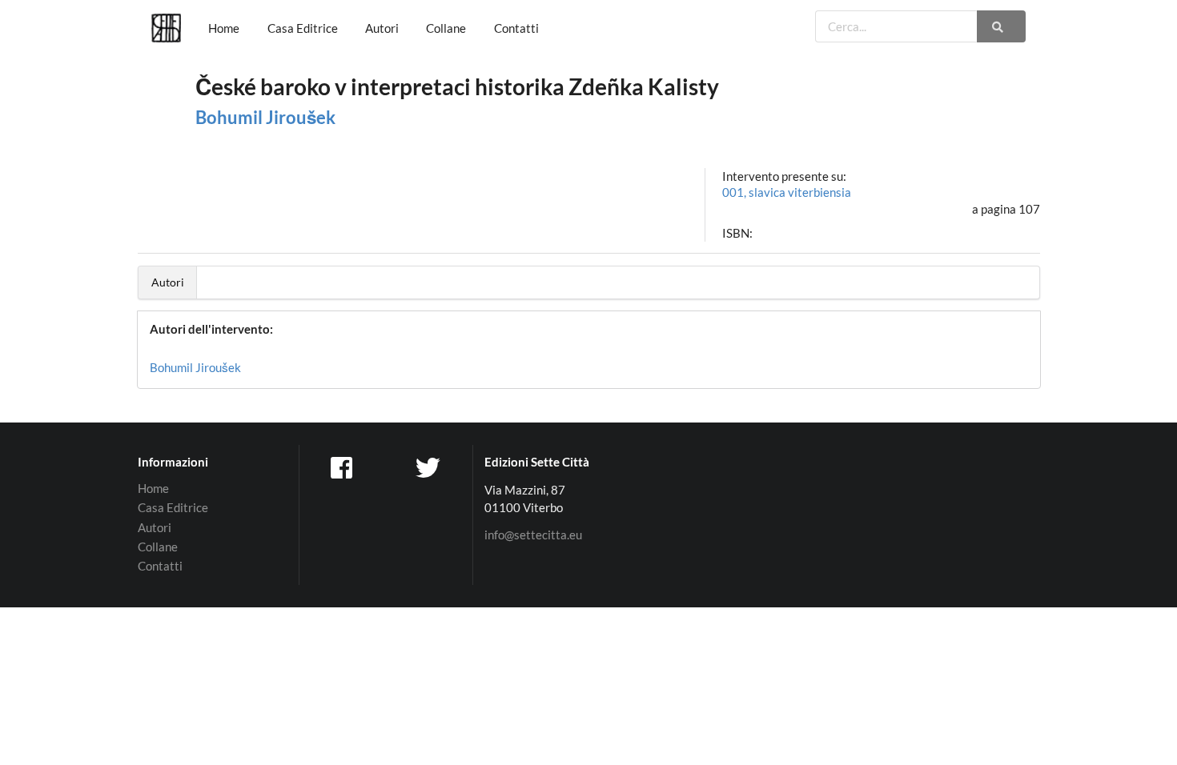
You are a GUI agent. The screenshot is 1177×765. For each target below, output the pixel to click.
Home (223, 28)
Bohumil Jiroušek (265, 117)
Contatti (516, 28)
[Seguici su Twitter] (430, 466)
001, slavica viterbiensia (786, 192)
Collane (446, 28)
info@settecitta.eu (533, 535)
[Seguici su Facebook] (343, 466)
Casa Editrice (302, 28)
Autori (382, 28)
